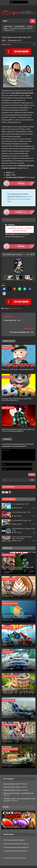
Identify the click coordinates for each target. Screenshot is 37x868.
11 (33, 717)
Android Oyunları (19, 26)
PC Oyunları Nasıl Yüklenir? (15, 840)
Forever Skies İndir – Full (12, 320)
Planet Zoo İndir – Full (12, 790)
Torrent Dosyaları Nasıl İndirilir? (17, 847)
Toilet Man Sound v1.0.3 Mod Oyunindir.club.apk (20, 229)
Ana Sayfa (8, 26)
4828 (32, 571)
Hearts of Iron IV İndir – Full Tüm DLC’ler (19, 793)
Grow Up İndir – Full (11, 784)
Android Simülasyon (10, 579)
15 (33, 644)
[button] (19, 277)
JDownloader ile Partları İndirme (16, 843)
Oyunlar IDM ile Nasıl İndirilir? (16, 851)
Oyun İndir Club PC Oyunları (15, 858)
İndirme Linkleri (13, 220)
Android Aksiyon (8, 555)
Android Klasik (16, 308)
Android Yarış (7, 627)
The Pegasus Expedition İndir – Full (21, 332)
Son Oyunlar (9, 499)
